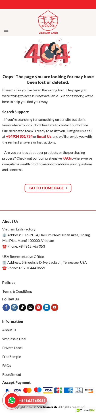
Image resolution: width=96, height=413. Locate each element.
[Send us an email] (30, 307)
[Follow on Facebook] (6, 307)
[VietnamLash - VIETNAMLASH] (48, 22)
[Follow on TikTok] (22, 307)
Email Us (44, 136)
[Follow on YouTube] (54, 307)
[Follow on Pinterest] (38, 307)
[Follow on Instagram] (14, 307)
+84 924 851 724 (19, 136)
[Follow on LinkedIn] (46, 307)
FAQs (67, 158)
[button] (6, 30)
